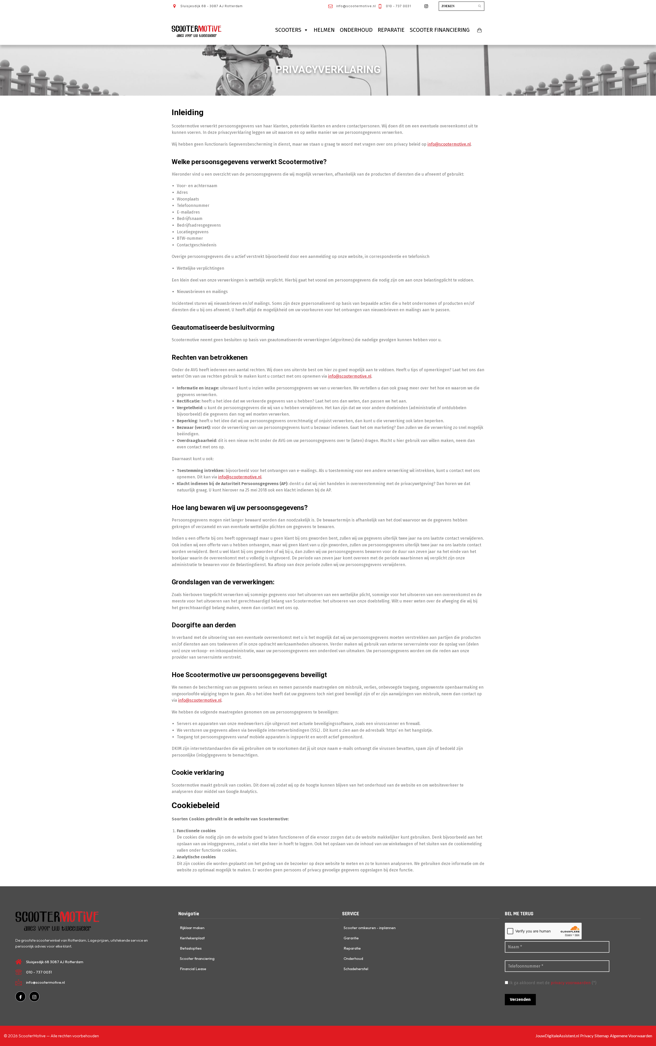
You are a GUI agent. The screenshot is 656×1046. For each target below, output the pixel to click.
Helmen (324, 29)
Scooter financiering (440, 29)
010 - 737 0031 (398, 6)
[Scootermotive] (196, 31)
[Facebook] (20, 996)
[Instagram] (34, 996)
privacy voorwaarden (570, 982)
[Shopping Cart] (478, 30)
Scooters (288, 29)
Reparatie (391, 29)
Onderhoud (356, 29)
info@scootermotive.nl (355, 6)
